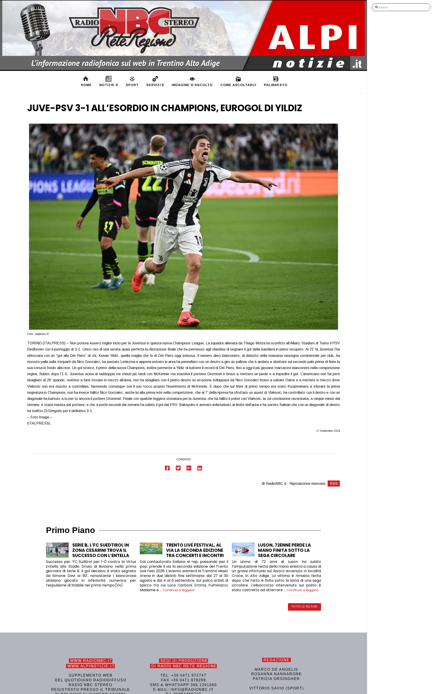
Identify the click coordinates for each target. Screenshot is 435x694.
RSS (334, 483)
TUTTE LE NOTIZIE (304, 606)
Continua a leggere (178, 590)
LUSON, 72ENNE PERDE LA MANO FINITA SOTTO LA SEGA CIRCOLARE (284, 550)
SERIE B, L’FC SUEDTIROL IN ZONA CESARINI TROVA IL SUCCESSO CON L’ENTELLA (100, 550)
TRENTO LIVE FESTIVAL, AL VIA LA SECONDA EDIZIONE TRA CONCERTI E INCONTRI (195, 550)
